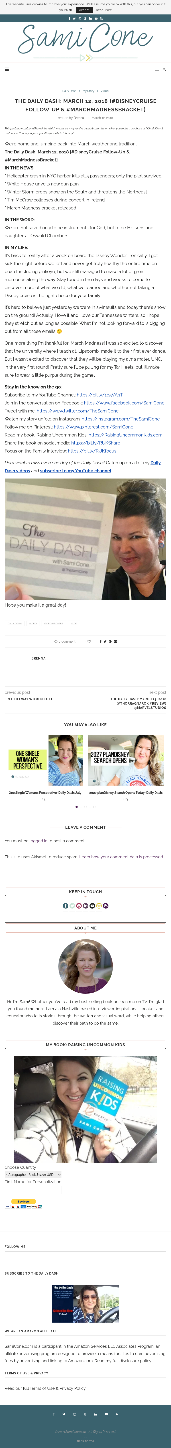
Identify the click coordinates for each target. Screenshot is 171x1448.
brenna (79, 118)
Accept (84, 10)
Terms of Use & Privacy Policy (58, 1388)
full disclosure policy (132, 1360)
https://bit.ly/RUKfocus (92, 451)
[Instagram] (99, 906)
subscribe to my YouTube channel (75, 470)
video (33, 623)
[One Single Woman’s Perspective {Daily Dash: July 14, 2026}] (45, 760)
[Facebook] (65, 906)
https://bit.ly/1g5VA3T (100, 395)
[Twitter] (72, 906)
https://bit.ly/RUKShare (95, 443)
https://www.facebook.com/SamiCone (124, 403)
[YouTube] (92, 906)
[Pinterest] (79, 906)
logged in (38, 841)
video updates (53, 623)
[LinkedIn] (85, 906)
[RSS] (105, 906)
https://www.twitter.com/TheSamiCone (77, 411)
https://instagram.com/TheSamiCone (120, 419)
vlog (74, 623)
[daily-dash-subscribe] (85, 1304)
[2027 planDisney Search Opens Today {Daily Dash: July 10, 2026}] (126, 760)
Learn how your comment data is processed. (121, 857)
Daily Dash (69, 91)
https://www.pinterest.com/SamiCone (93, 427)
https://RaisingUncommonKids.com (125, 435)
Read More (104, 10)
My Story (88, 91)
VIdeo (105, 91)
